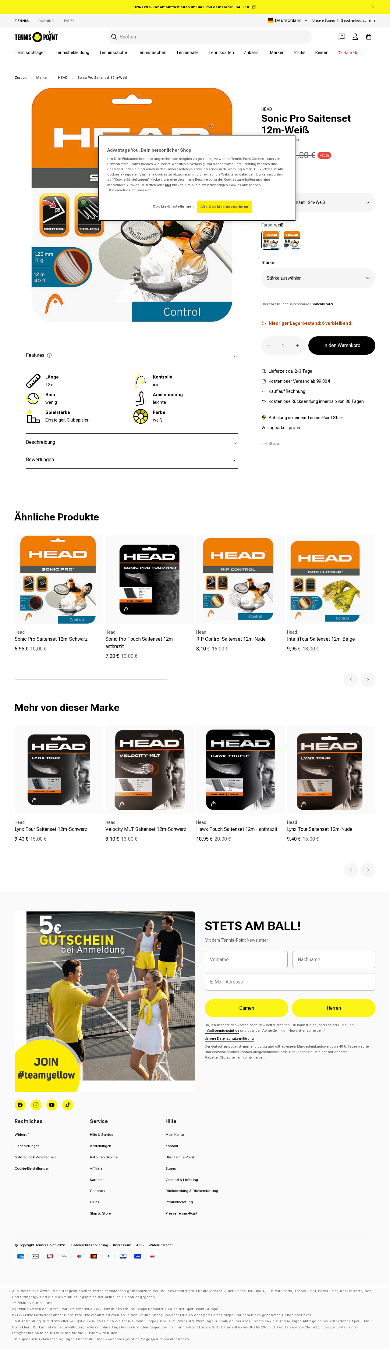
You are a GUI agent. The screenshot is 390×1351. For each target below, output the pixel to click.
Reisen (321, 52)
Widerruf (21, 1134)
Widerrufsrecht (161, 1245)
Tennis (22, 21)
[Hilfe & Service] (342, 36)
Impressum (122, 1245)
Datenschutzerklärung (89, 1245)
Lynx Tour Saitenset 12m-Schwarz (51, 829)
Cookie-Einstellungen (32, 1168)
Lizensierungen (27, 1146)
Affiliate (96, 1168)
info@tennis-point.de (222, 1030)
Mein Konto (174, 1134)
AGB (140, 1245)
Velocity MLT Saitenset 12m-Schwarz (145, 829)
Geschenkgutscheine (358, 20)
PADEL (69, 21)
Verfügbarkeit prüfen (281, 427)
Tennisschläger (30, 52)
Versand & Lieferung (181, 1180)
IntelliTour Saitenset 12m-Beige (321, 639)
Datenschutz (120, 190)
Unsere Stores (323, 20)
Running (46, 21)
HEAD (63, 77)
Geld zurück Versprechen (35, 1157)
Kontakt (171, 1146)
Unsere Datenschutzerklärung (229, 1038)
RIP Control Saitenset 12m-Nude (231, 639)
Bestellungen (100, 1146)
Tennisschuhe (113, 52)
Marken (277, 52)
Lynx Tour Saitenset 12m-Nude (320, 829)
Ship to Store (100, 1213)
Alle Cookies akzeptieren (224, 207)
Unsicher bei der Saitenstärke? (297, 304)
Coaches (97, 1191)
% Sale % (347, 52)
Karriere (96, 1180)
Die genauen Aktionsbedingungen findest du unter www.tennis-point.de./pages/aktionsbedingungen (102, 1339)
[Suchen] (114, 37)
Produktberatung (179, 1202)
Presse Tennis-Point (181, 1213)
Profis (300, 52)
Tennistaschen (151, 52)
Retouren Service (104, 1157)
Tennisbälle (187, 52)
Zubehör (252, 52)
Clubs (94, 1202)
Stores (170, 1168)
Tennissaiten (221, 52)
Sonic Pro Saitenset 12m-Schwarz (51, 639)
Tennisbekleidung (72, 52)
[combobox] (210, 37)
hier (168, 185)
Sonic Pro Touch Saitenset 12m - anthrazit (140, 642)
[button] (351, 679)
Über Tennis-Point (179, 1157)
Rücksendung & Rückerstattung (191, 1191)
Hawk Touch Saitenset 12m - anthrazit (236, 829)
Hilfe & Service (101, 1134)
